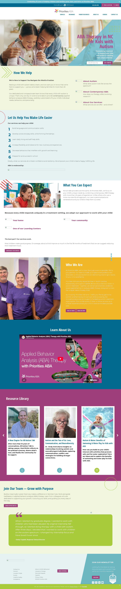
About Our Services (92, 102)
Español (37, 575)
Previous (4, 435)
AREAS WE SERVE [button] (81, 310)
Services (62, 14)
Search (117, 5)
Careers (105, 14)
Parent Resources (84, 14)
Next (116, 435)
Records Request (40, 573)
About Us (96, 14)
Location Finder (17, 573)
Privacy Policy (39, 577)
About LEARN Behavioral (42, 569)
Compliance (16, 579)
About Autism (90, 81)
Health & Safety (17, 577)
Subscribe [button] (95, 577)
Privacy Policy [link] (74, 586)
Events (15, 575)
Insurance (72, 14)
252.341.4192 (95, 5)
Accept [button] (84, 586)
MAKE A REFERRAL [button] (63, 571)
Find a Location (108, 5)
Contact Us (114, 14)
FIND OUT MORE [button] (71, 310)
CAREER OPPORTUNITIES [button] (11, 505)
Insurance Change (40, 571)
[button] (119, 585)
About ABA (95, 92)
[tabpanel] (60, 533)
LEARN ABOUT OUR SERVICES (12, 250)
